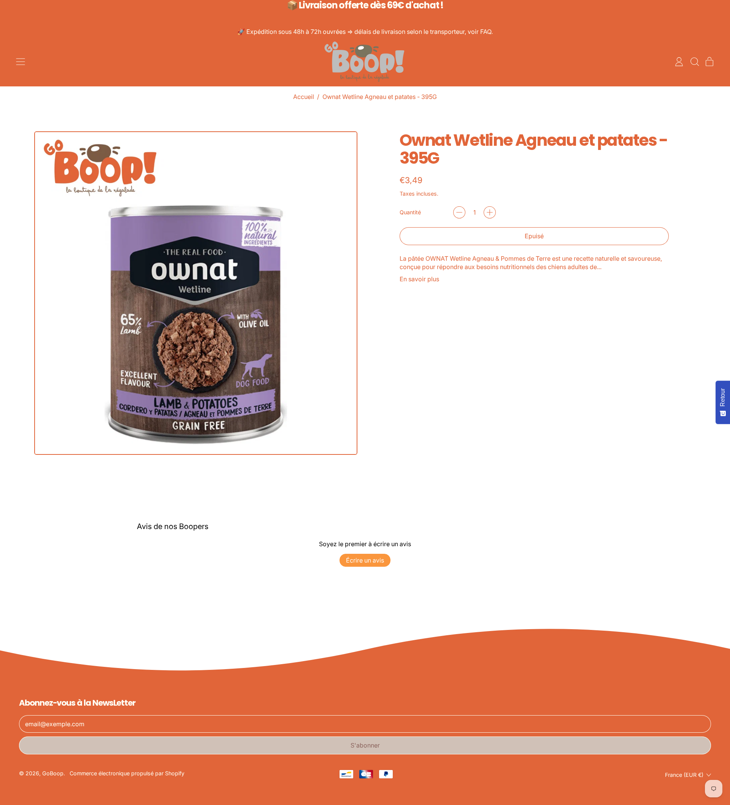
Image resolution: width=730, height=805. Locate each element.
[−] (459, 212)
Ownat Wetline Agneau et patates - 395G (379, 96)
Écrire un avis (365, 560)
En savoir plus (419, 279)
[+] (490, 212)
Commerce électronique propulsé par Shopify (127, 773)
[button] (694, 61)
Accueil (303, 96)
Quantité (410, 212)
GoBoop (52, 773)
